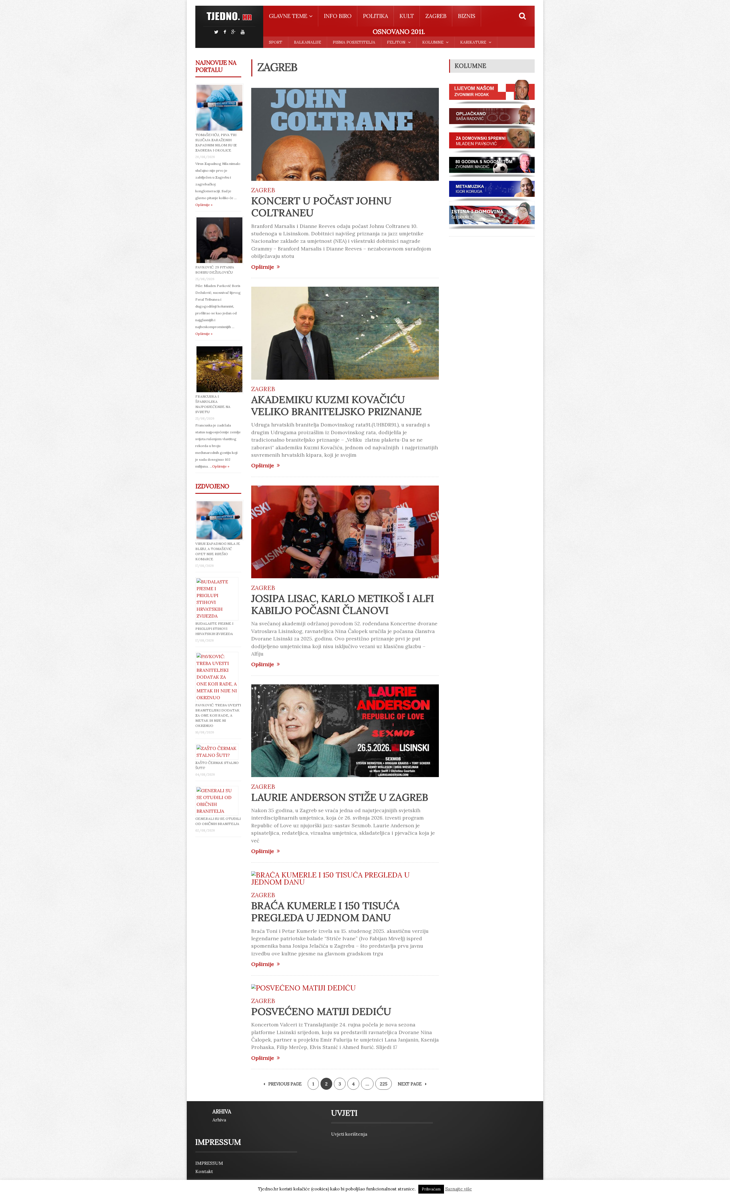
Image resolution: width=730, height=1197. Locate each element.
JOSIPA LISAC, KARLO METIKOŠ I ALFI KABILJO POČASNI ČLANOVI (342, 604)
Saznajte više (458, 1189)
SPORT (275, 42)
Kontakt (204, 1171)
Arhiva (219, 1120)
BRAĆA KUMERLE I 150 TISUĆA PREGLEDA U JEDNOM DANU (325, 911)
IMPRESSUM (209, 1163)
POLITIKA (375, 16)
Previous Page (284, 1084)
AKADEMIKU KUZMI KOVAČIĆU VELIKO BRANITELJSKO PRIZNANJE (336, 405)
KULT (407, 16)
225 (383, 1084)
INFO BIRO (338, 16)
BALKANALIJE (307, 42)
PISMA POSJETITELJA (354, 42)
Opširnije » (203, 205)
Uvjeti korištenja (349, 1134)
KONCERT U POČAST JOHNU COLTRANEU (321, 206)
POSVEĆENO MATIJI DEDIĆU (321, 1011)
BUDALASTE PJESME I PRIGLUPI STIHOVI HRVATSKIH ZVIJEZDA (214, 628)
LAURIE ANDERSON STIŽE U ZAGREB (339, 797)
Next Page (410, 1084)
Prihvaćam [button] (431, 1189)
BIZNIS (466, 16)
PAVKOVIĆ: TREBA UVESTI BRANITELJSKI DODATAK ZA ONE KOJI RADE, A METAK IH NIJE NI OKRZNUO (218, 715)
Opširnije (262, 267)
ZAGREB (436, 16)
